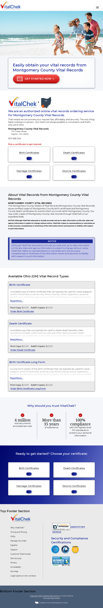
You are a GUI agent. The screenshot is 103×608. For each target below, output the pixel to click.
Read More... (16, 301)
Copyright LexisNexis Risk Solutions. (45, 596)
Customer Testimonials (20, 554)
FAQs (12, 536)
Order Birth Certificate (22, 311)
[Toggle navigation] (97, 7)
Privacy (13, 563)
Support (13, 549)
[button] (36, 78)
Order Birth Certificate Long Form (28, 388)
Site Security (15, 558)
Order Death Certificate (22, 350)
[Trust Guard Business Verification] (61, 561)
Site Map (14, 571)
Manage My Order (18, 541)
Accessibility (15, 567)
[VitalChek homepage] (20, 518)
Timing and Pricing (18, 532)
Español (13, 545)
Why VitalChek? (17, 528)
